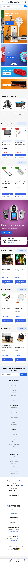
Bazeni (14, 456)
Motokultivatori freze (14, 388)
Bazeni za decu (14, 459)
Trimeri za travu (14, 385)
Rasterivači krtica (14, 395)
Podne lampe (14, 449)
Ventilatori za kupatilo (14, 417)
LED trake (14, 446)
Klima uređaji (14, 407)
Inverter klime (14, 419)
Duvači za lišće (14, 392)
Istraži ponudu (7, 57)
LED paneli (14, 441)
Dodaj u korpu (7, 155)
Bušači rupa (14, 390)
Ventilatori (14, 410)
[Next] (27, 105)
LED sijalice (14, 432)
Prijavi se (23, 374)
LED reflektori (14, 437)
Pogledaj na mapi (14, 540)
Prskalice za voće (14, 397)
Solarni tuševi (14, 463)
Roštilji (14, 400)
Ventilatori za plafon (14, 414)
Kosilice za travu (14, 383)
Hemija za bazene (14, 461)
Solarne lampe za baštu (14, 444)
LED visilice (14, 439)
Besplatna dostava (7, 140)
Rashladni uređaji (14, 412)
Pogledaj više (7, 23)
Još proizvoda (21, 123)
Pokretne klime (14, 422)
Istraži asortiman (6, 232)
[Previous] (1, 105)
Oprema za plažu (14, 468)
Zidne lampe (14, 434)
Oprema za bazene (14, 473)
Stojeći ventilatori (14, 424)
